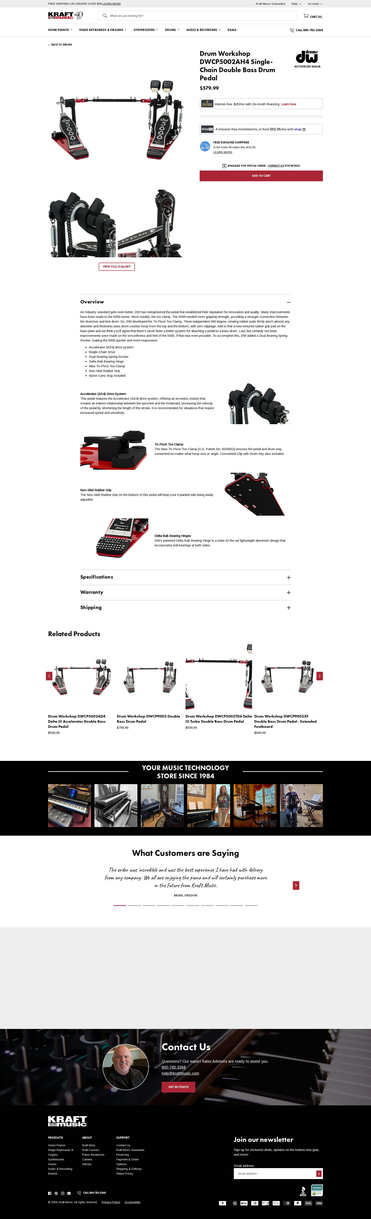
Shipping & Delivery (129, 1168)
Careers (87, 1159)
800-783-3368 (174, 1067)
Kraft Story (88, 1145)
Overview (92, 302)
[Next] (319, 676)
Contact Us (123, 1145)
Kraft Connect (90, 1150)
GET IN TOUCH (179, 1087)
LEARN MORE (112, 3)
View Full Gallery (117, 266)
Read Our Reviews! (287, 1016)
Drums (52, 1164)
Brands (52, 1173)
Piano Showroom (93, 1154)
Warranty (91, 592)
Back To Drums (61, 45)
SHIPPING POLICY (84, 1016)
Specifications (96, 577)
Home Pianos (56, 1145)
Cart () (315, 16)
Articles (86, 1164)
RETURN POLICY (151, 1016)
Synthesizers (56, 1159)
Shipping (91, 607)
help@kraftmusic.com (180, 1073)
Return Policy (124, 1173)
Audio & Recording (60, 1168)
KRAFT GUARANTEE (219, 1026)
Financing (122, 1154)
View (104, 703)
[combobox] (203, 15)
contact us (276, 166)
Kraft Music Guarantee (130, 1150)
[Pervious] (49, 676)
